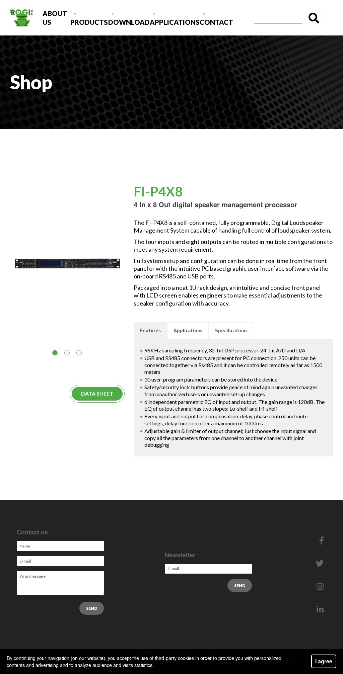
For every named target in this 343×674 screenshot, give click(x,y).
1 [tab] (56, 354)
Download (129, 22)
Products (89, 22)
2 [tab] (68, 354)
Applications (175, 22)
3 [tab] (80, 354)
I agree (323, 661)
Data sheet (97, 393)
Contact (216, 22)
